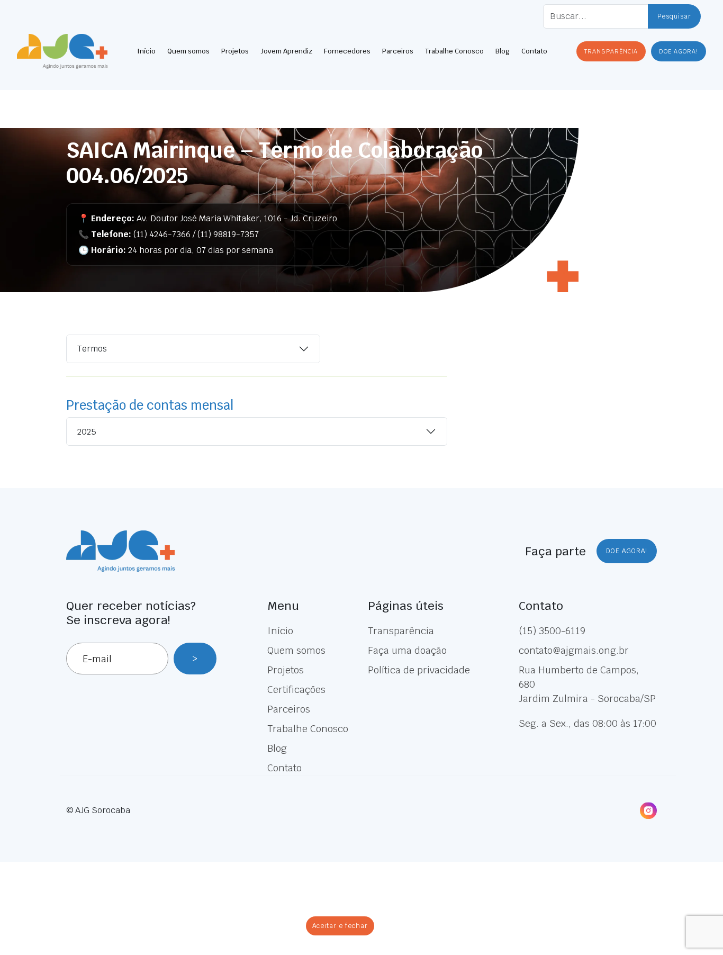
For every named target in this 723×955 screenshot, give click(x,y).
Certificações (296, 689)
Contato (534, 51)
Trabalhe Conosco (454, 51)
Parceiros (397, 51)
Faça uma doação (407, 650)
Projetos (235, 51)
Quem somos (188, 51)
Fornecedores (347, 51)
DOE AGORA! (678, 51)
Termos (92, 348)
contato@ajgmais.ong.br (574, 650)
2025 (86, 431)
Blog (502, 51)
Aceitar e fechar (340, 926)
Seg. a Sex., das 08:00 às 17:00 (587, 723)
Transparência (401, 631)
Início (146, 51)
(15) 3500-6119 (552, 631)
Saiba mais (367, 903)
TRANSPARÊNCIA (611, 51)
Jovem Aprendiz (286, 51)
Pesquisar (674, 16)
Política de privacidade (419, 670)
